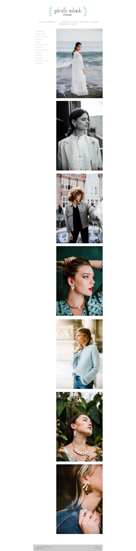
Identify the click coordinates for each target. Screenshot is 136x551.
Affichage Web (98, 548)
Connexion (98, 547)
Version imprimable (40, 547)
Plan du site (47, 547)
